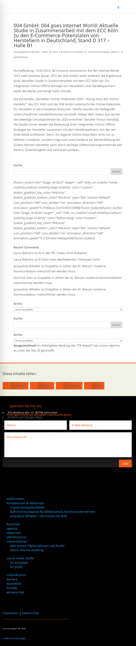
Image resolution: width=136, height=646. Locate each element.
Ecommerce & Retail (72, 51)
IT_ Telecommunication (97, 51)
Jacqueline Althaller (29, 51)
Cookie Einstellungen (14, 638)
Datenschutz (30, 613)
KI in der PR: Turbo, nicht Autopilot (63, 253)
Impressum (11, 613)
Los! (125, 463)
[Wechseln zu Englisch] (8, 601)
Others (114, 51)
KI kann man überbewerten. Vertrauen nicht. (70, 259)
